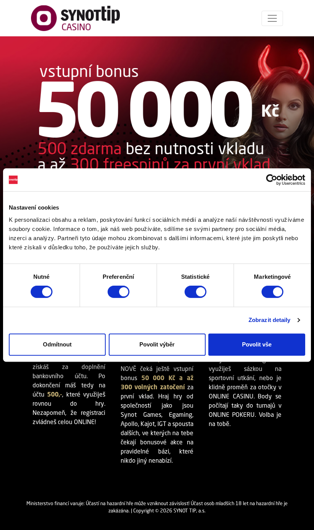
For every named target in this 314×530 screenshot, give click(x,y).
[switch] (118, 292)
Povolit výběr (157, 344)
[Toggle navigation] (272, 18)
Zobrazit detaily (270, 320)
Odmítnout (57, 344)
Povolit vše (256, 344)
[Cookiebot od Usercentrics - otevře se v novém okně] (271, 179)
